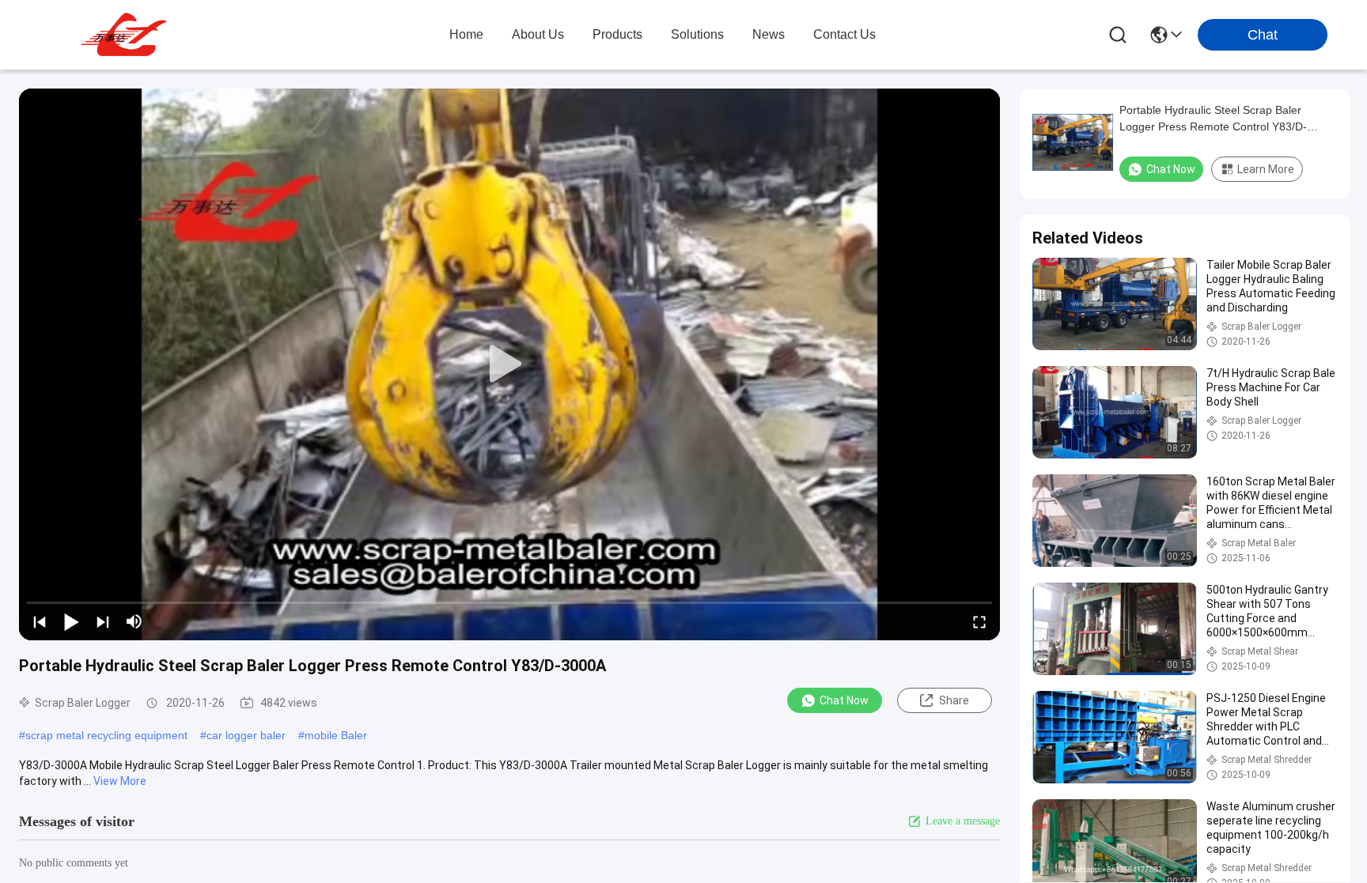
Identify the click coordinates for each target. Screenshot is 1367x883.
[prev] (39, 621)
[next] (103, 621)
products (617, 34)
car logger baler (246, 735)
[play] (509, 364)
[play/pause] (71, 621)
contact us (844, 34)
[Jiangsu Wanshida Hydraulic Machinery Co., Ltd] (127, 34)
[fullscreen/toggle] (979, 621)
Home (466, 34)
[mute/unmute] (134, 621)
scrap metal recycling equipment (106, 735)
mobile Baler (336, 735)
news (768, 34)
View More (119, 781)
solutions (697, 34)
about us (538, 34)
